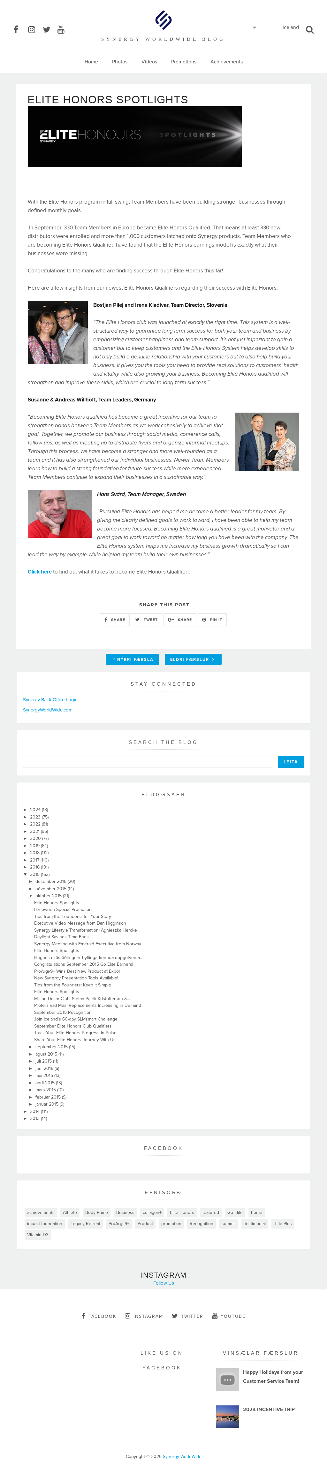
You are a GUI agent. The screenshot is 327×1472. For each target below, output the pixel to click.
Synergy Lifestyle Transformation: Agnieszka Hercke (85, 930)
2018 (35, 852)
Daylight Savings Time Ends (61, 937)
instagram (148, 1316)
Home (91, 62)
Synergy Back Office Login (50, 700)
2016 (35, 867)
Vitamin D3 (38, 1234)
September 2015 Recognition (63, 1012)
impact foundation (44, 1223)
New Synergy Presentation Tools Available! (76, 978)
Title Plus (283, 1223)
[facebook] (20, 30)
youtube (233, 1316)
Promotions (183, 62)
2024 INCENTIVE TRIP (269, 1409)
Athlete (70, 1212)
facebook (102, 1316)
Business (125, 1212)
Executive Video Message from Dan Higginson (80, 923)
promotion (171, 1223)
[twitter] (49, 30)
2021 (35, 831)
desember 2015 (51, 881)
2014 (35, 1111)
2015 (35, 874)
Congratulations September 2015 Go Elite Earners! (83, 964)
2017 (35, 860)
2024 (36, 809)
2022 (36, 824)
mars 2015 (46, 1090)
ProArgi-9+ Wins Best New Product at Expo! (77, 971)
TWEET (150, 619)
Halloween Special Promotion (63, 909)
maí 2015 (44, 1075)
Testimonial (255, 1223)
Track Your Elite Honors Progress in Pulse (75, 1032)
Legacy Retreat (85, 1223)
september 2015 (52, 1047)
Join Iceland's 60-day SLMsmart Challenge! (76, 1019)
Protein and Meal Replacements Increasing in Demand (87, 1005)
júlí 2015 (44, 1061)
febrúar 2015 (48, 1097)
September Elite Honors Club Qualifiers (73, 1026)
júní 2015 (45, 1068)
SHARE (117, 619)
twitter (192, 1316)
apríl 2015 (45, 1083)
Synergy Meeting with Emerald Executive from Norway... (89, 944)
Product (145, 1223)
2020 (36, 838)
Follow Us (163, 1283)
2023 (36, 817)
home (256, 1212)
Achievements (226, 62)
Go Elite (235, 1212)
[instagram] (35, 30)
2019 (35, 845)
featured (210, 1212)
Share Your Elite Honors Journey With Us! (75, 1040)
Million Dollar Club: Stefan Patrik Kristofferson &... (82, 998)
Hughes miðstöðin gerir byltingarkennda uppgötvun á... (88, 957)
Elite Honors (182, 1212)
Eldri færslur (190, 659)
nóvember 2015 (51, 888)
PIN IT (215, 619)
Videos (149, 62)
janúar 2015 (47, 1104)
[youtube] (64, 30)
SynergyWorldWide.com (47, 710)
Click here (40, 571)
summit (229, 1223)
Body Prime (96, 1212)
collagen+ (152, 1212)
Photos (119, 62)
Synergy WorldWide (182, 1456)
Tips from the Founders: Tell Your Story (72, 916)
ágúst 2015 (46, 1054)
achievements (41, 1212)
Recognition (201, 1223)
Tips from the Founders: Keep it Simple (72, 985)
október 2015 (49, 895)
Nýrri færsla (135, 659)
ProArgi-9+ (119, 1223)
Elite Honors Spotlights (56, 903)
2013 (35, 1118)
